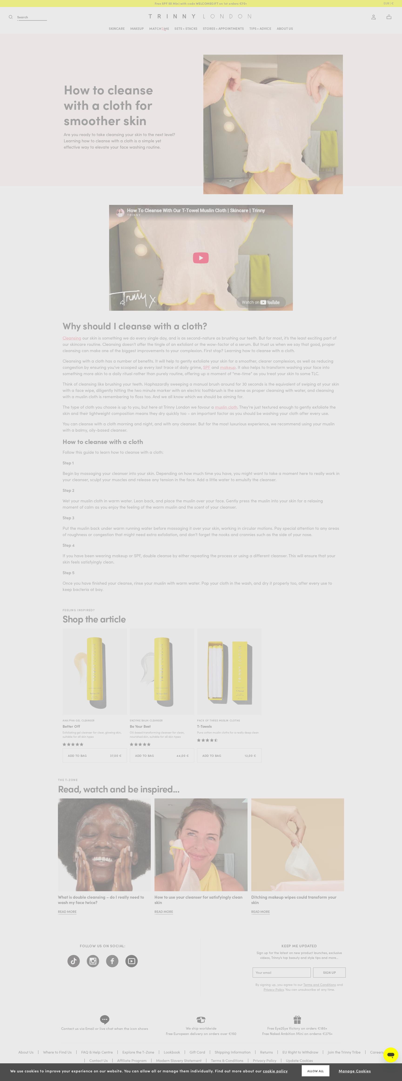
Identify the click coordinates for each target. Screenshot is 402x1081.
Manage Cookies (355, 1070)
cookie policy (275, 1070)
